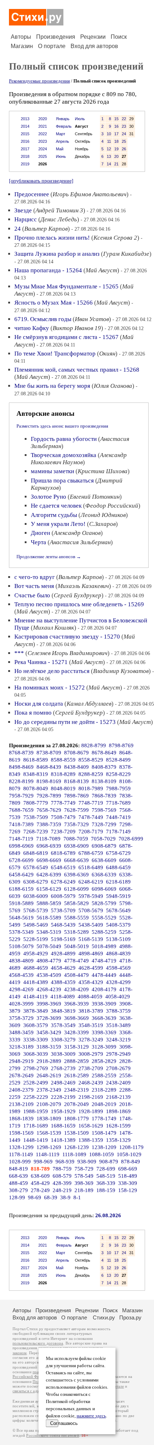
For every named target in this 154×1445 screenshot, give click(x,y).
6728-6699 (21, 860)
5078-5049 (49, 946)
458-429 (40, 1183)
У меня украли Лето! (58, 524)
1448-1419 (35, 1140)
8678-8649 (104, 753)
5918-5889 (21, 903)
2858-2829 (104, 1061)
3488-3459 (21, 1032)
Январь (62, 119)
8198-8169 (49, 781)
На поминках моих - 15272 (49, 687)
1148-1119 (47, 1154)
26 (124, 149)
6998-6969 (21, 846)
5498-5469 (35, 925)
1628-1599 (118, 1126)
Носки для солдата (38, 703)
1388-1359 (90, 1140)
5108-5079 (21, 946)
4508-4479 (76, 975)
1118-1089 (74, 1154)
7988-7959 (118, 788)
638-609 (40, 1176)
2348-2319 (76, 1090)
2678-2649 (21, 1075)
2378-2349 (49, 1090)
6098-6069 (104, 889)
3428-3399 (76, 1032)
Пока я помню (33, 712)
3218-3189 (21, 1047)
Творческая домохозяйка (63, 455)
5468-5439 (63, 925)
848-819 (18, 1169)
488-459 (18, 1183)
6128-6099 (76, 889)
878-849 (130, 1161)
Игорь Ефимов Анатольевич (89, 194)
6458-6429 (21, 874)
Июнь (61, 156)
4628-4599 (90, 968)
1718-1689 (35, 1126)
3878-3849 (35, 1011)
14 (109, 164)
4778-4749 (76, 961)
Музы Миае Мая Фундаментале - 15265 (66, 286)
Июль (80, 119)
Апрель (62, 141)
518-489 (127, 1176)
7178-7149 (118, 831)
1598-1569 (21, 1133)
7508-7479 (63, 817)
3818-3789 (90, 1011)
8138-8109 (104, 781)
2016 (25, 141)
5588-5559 (76, 918)
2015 (25, 134)
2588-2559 (104, 1075)
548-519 (105, 1176)
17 (116, 134)
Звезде (23, 210)
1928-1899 (90, 1111)
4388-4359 (63, 982)
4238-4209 (76, 989)
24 (124, 134)
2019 (25, 164)
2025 (42, 156)
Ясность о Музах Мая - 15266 (53, 302)
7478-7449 (90, 817)
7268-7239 (35, 831)
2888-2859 (76, 1061)
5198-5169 (63, 939)
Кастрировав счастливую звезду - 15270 (67, 636)
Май (59, 149)
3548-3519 (90, 1025)
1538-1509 (76, 1133)
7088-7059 (75, 839)
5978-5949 (90, 896)
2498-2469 (63, 1083)
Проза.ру (130, 1317)
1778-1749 (104, 1118)
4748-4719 (104, 961)
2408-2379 (21, 1090)
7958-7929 (21, 796)
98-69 (34, 1197)
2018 (25, 156)
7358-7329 (76, 824)
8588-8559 (63, 760)
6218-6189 (118, 882)
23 (124, 126)
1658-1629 (90, 1126)
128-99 (17, 1197)
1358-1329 (118, 1140)
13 (109, 156)
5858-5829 (76, 903)
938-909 (86, 1161)
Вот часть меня (34, 586)
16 (116, 126)
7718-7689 (118, 803)
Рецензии (93, 37)
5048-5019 (76, 946)
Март (60, 134)
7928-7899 (49, 796)
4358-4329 (90, 982)
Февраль (64, 126)
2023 (42, 141)
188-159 (105, 1190)
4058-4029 (117, 996)
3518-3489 (118, 1025)
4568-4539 (21, 975)
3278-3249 (90, 1039)
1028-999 (20, 1161)
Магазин (22, 46)
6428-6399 (49, 874)
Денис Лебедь (58, 219)
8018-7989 (90, 788)
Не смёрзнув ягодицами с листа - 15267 (66, 337)
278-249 (40, 1190)
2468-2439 (90, 1083)
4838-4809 (21, 961)
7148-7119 (21, 839)
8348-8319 (35, 774)
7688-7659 (21, 810)
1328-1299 (21, 1147)
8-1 (77, 1197)
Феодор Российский (111, 505)
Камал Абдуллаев (89, 703)
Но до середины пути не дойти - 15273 (65, 722)
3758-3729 (21, 1018)
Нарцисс (25, 219)
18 (116, 141)
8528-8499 (118, 760)
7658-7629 (49, 810)
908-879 (108, 1161)
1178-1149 (21, 1154)
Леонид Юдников (103, 515)
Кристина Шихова (102, 471)
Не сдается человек (56, 505)
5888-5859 (49, 903)
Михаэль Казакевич (83, 586)
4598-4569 (118, 968)
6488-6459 (118, 867)
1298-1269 (49, 1147)
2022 (42, 134)
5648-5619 (21, 918)
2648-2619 (49, 1075)
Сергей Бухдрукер (77, 595)
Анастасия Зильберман (80, 542)
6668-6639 (76, 860)
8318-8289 (63, 774)
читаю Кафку (31, 328)
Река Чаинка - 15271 (41, 662)
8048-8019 (63, 788)
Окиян (107, 353)
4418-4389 (35, 982)
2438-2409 (118, 1083)
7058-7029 (103, 839)
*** (19, 653)
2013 (25, 119)
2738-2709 (90, 1068)
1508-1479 (104, 1133)
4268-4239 (49, 989)
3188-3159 (49, 1047)
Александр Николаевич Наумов (79, 459)
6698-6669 (49, 860)
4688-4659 (35, 968)
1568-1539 (49, 1133)
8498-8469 (21, 767)
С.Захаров (102, 524)
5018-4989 (104, 946)
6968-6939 (49, 846)
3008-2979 (90, 1054)
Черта (38, 542)
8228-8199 (21, 781)
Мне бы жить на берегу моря (52, 385)
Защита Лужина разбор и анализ (57, 253)
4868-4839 (118, 953)
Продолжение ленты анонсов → (48, 556)
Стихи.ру (104, 1317)
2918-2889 (49, 1061)
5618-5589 (49, 918)
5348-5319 (49, 932)
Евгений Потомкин (95, 496)
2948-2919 (21, 1061)
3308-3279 (63, 1039)
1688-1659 (63, 1126)
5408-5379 (118, 925)
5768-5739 (35, 910)
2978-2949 (118, 1054)
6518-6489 (90, 867)
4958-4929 (35, 953)
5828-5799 (104, 903)
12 (109, 149)
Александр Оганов (77, 532)
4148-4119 (35, 996)
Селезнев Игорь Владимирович (67, 653)
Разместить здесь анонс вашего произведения (62, 426)
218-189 (83, 1190)
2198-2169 (90, 1097)
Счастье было (32, 595)
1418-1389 (63, 1140)
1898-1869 (118, 1111)
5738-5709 (63, 910)
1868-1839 (21, 1118)
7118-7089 (48, 839)
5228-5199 (35, 939)
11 (109, 141)
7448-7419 (118, 817)
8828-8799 (93, 745)
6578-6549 (35, 867)
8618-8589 (35, 760)
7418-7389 (21, 824)
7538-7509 (35, 817)
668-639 (18, 1176)
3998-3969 (49, 1004)
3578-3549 (63, 1025)
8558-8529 (90, 760)
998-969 (43, 1161)
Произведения (55, 37)
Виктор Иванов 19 (77, 328)
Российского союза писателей (52, 1435)
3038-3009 (63, 1054)
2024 (42, 149)
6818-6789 (63, 853)
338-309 (127, 1183)
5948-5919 (118, 896)
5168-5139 (90, 939)
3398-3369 (104, 1032)
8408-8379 (104, 767)
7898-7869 (76, 796)
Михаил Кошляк (53, 627)
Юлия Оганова (113, 385)
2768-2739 (63, 1068)
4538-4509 (49, 975)
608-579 (62, 1176)
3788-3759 (118, 1011)
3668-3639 (104, 1018)
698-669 (127, 1169)
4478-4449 (104, 975)
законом (20, 1353)
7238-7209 (63, 831)
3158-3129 (76, 1047)
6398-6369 (76, 874)
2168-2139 (118, 1097)
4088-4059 (90, 996)
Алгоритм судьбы (54, 515)
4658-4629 (63, 968)
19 (116, 149)
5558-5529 (104, 918)
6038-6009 (35, 896)
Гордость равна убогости (64, 439)
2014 (25, 126)
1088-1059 (101, 1154)
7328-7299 (104, 824)
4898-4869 (90, 953)
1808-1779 (76, 1118)
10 (109, 134)
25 (124, 141)
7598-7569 (104, 810)
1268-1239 (76, 1147)
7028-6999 (131, 839)
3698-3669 (76, 1018)
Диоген (40, 532)
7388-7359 (49, 824)
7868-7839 (104, 796)
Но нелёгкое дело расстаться (52, 671)
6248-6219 (90, 882)
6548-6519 (63, 867)
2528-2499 (35, 1083)
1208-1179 (131, 1147)
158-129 (127, 1190)
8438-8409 (76, 767)
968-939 (65, 1161)
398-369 (83, 1183)
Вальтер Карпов (46, 228)
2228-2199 (63, 1097)
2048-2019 (104, 1104)
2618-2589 (76, 1075)
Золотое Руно (48, 496)
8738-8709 (49, 753)
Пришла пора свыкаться (62, 480)
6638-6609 (104, 860)
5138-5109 (118, 939)
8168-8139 (76, 781)
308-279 (18, 1190)
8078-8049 (35, 788)
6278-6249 (63, 882)
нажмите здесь (91, 1415)
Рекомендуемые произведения (39, 81)
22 (124, 119)
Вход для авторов (94, 46)
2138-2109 (21, 1104)
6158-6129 (49, 889)
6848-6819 (35, 853)
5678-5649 (118, 910)
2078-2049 (76, 1104)
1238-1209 (104, 1147)
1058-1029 (129, 1154)
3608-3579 (35, 1025)
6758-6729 (118, 853)
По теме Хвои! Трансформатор (55, 353)
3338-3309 (35, 1039)
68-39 (50, 1197)
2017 (25, 149)
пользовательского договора (38, 1343)
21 (116, 164)
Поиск (119, 37)
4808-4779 (49, 961)
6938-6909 (76, 846)
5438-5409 (90, 925)
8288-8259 (90, 774)
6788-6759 (90, 853)
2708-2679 (118, 1068)
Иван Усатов (92, 319)
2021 (42, 126)
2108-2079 (49, 1104)
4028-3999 (21, 1004)
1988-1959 (35, 1111)
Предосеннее (31, 194)
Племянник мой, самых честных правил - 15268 (76, 369)
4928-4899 (63, 953)
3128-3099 (104, 1047)
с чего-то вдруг (34, 577)
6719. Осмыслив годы (42, 319)
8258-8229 (118, 774)
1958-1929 (63, 1111)
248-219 (62, 1190)
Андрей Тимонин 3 (59, 210)
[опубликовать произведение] (41, 181)
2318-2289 (104, 1090)
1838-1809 (49, 1118)
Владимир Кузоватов (121, 671)
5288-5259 (104, 932)
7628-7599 (76, 810)
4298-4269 (21, 989)
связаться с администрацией (38, 1391)
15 (116, 119)
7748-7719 (90, 803)
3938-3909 (104, 1004)
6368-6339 (104, 874)
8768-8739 (21, 753)
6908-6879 (104, 846)
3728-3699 (49, 1018)
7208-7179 (90, 831)
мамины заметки (52, 471)
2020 (42, 119)
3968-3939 (76, 1004)
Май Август (101, 270)
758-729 (83, 1169)
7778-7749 (63, 803)
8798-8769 (121, 745)
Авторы (21, 37)
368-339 (105, 1183)
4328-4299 (118, 982)
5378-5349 (21, 932)
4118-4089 (62, 996)
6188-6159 (21, 889)
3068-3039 (35, 1054)
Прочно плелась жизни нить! (52, 237)
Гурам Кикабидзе (126, 253)
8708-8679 (76, 753)
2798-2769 (35, 1068)
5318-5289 (76, 932)
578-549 (83, 1176)
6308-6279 (35, 882)
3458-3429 (49, 1032)
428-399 (62, 1183)
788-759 (62, 1169)
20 (116, 156)
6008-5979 (63, 896)
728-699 (105, 1169)
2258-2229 (35, 1097)
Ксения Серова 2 (115, 237)
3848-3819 (63, 1011)
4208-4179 (104, 989)
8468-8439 (49, 767)
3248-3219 (118, 1039)
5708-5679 (90, 910)
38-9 (65, 1197)
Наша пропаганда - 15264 (48, 270)
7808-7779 (35, 803)
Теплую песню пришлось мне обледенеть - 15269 (79, 604)
